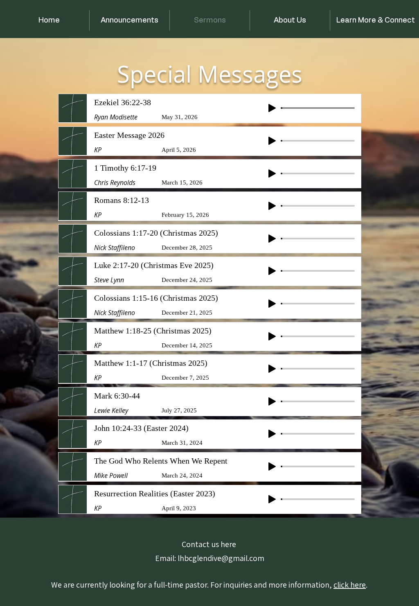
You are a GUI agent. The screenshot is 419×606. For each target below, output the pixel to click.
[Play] (272, 108)
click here (349, 584)
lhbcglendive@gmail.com (221, 558)
